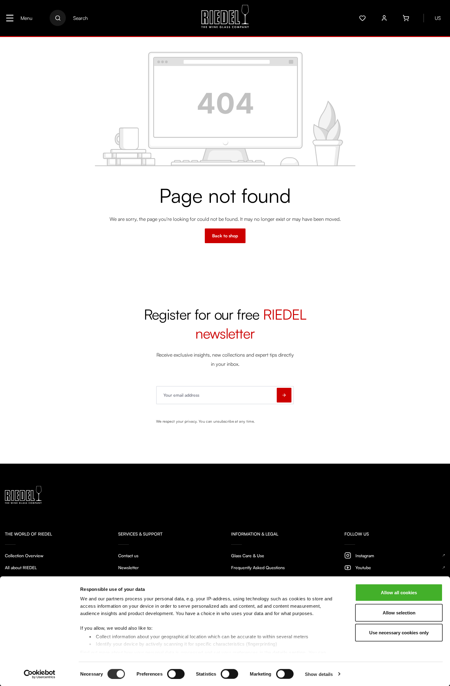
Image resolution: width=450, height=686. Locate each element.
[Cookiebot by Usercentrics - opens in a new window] (39, 674)
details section (289, 652)
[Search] (58, 18)
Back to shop (225, 235)
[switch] (176, 674)
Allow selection (399, 612)
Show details (319, 674)
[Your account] (384, 18)
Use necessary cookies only (399, 632)
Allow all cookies (399, 592)
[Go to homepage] (225, 18)
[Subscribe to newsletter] (284, 395)
